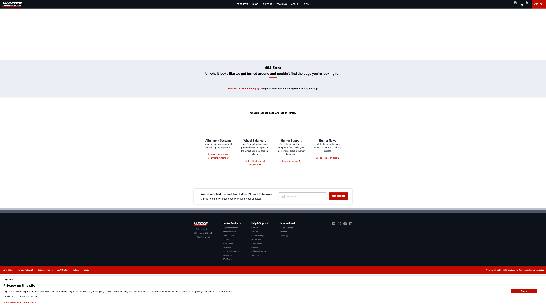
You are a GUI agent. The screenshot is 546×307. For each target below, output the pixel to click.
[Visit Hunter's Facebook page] (333, 224)
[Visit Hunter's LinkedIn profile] (350, 224)
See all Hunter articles (326, 157)
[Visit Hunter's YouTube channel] (345, 224)
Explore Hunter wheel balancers (255, 163)
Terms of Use (29, 302)
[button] (521, 4)
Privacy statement (12, 302)
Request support (290, 161)
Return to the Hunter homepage (244, 88)
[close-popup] (541, 280)
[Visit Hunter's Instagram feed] (339, 224)
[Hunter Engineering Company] (12, 4)
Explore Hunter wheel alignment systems (218, 156)
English (7, 279)
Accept (524, 291)
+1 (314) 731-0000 (202, 237)
